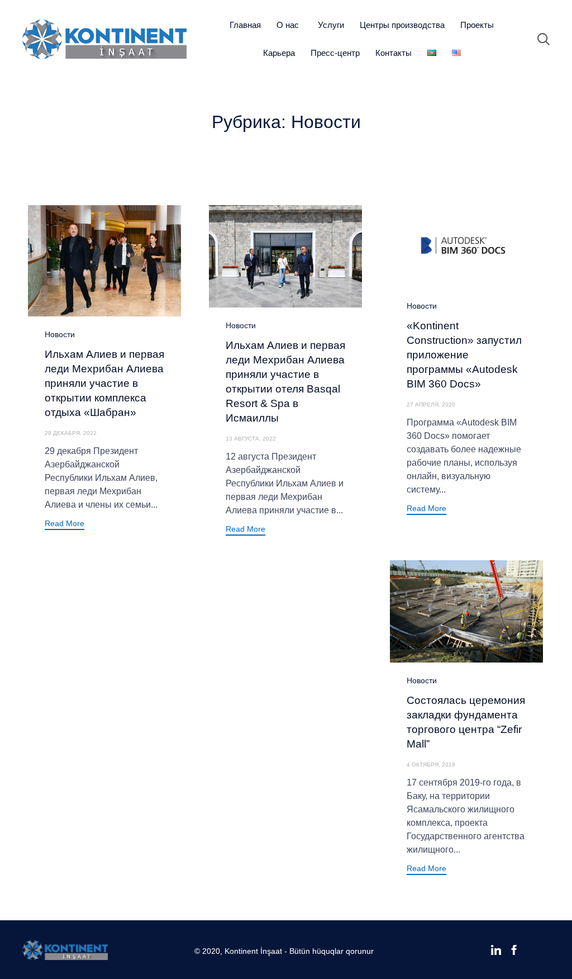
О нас (288, 25)
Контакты (393, 53)
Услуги (331, 25)
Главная (245, 25)
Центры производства (402, 25)
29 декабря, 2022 (71, 433)
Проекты (477, 25)
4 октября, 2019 (431, 765)
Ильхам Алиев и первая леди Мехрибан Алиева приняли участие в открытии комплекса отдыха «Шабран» (104, 383)
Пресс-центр (335, 53)
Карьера (279, 53)
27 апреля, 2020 (431, 404)
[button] (64, 525)
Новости (60, 334)
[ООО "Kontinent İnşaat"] (104, 39)
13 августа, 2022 (251, 439)
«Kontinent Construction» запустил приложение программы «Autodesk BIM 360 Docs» (464, 355)
